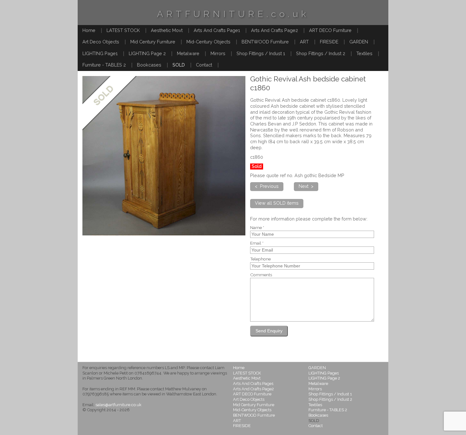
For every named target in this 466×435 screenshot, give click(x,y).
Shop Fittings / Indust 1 (260, 53)
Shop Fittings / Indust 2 (320, 53)
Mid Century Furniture (152, 41)
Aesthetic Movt (167, 30)
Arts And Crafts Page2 (274, 30)
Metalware (188, 53)
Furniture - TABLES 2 (104, 64)
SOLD (178, 64)
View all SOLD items (277, 203)
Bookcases (149, 64)
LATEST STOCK (123, 30)
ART (304, 41)
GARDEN (358, 41)
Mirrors (217, 53)
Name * (257, 228)
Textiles (364, 53)
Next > (306, 186)
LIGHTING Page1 (100, 53)
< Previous (267, 186)
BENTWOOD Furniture (265, 41)
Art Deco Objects (100, 41)
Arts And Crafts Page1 (217, 30)
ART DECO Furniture (330, 30)
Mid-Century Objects (208, 41)
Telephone (260, 259)
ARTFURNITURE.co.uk (233, 14)
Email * (256, 243)
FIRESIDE (329, 41)
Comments (261, 275)
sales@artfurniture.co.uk (118, 404)
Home (88, 30)
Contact (204, 64)
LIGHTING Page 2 (147, 53)
